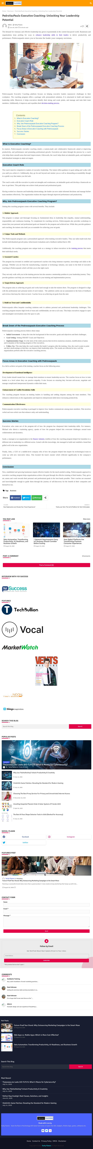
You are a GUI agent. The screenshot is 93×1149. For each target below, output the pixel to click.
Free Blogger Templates (62, 1143)
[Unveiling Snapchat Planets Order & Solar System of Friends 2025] (7, 806)
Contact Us (36, 1141)
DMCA (55, 1141)
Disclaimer (62, 1141)
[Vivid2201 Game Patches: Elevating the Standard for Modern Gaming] (7, 785)
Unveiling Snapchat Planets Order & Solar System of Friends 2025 (37, 804)
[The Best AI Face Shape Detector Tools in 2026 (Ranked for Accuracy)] (7, 817)
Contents (20, 115)
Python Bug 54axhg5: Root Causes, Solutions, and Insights (25, 1096)
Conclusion (20, 134)
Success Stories (22, 131)
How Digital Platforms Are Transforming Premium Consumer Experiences (74, 541)
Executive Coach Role (24, 121)
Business (10, 11)
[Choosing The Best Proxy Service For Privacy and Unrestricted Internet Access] (7, 796)
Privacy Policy (46, 1141)
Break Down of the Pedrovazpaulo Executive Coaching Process (40, 126)
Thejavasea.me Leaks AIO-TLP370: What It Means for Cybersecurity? (29, 1082)
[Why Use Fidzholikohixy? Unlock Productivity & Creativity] (7, 775)
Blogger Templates (37, 1143)
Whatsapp (37, 498)
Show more (86, 519)
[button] (90, 3)
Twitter (27, 498)
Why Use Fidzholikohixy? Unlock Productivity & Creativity (34, 773)
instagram (71, 837)
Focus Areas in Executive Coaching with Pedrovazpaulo (37, 129)
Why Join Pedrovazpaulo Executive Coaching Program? (37, 123)
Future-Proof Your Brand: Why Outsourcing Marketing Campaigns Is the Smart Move (30, 881)
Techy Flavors (46, 1146)
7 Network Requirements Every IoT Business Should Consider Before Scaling (46, 541)
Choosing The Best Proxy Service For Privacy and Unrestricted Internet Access (41, 794)
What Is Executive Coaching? (27, 118)
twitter (25, 842)
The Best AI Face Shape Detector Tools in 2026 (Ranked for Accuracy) (38, 814)
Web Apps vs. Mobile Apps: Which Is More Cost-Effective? (36, 1035)
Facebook (17, 498)
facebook (25, 837)
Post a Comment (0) (46, 565)
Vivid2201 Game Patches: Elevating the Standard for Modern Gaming (38, 783)
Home (4, 11)
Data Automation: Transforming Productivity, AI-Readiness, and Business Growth (16, 541)
